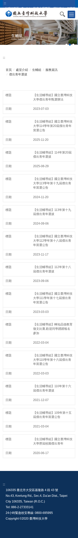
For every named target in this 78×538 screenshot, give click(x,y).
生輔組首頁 (12, 8)
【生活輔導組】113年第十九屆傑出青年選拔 (52, 212)
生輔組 (36, 69)
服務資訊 (51, 69)
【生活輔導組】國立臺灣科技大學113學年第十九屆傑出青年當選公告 (53, 183)
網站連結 (58, 8)
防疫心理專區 (41, 8)
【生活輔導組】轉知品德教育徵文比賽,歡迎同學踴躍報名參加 (53, 329)
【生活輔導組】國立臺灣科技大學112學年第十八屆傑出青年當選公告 (53, 241)
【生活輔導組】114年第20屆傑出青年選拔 (52, 154)
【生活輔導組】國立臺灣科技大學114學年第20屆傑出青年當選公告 (53, 126)
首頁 (9, 69)
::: (5, 3)
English (26, 8)
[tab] (66, 44)
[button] (64, 14)
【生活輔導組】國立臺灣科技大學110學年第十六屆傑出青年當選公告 (53, 360)
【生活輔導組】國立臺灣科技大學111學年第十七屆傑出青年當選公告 (53, 298)
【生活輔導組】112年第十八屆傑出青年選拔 (52, 269)
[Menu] (71, 14)
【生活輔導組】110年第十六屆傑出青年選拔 (52, 388)
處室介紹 (22, 69)
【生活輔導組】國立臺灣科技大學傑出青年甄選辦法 (53, 97)
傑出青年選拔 (18, 74)
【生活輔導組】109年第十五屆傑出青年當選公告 (52, 415)
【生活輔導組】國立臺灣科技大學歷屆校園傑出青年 (53, 441)
